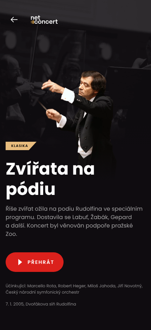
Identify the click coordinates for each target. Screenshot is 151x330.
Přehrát (40, 262)
